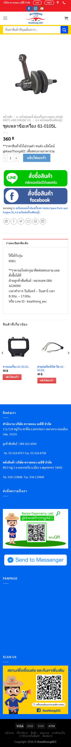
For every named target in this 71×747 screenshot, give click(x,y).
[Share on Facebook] (13, 221)
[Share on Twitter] (21, 221)
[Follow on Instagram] (35, 9)
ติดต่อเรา (48, 735)
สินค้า (34, 732)
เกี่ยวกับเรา (22, 732)
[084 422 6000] (64, 3)
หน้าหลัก (7, 117)
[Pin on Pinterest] (35, 221)
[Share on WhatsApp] (6, 221)
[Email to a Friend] (28, 221)
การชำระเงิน (58, 732)
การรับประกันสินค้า (29, 735)
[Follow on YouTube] (42, 9)
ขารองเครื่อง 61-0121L (16, 366)
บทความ (44, 732)
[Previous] (3, 360)
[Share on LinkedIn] (43, 221)
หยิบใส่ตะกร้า (36, 158)
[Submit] (64, 29)
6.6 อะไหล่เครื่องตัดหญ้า (49, 120)
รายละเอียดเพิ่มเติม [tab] (17, 243)
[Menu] (5, 18)
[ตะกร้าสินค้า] (66, 18)
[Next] (68, 360)
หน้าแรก (9, 732)
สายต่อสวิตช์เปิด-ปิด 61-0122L (50, 368)
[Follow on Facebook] (29, 9)
